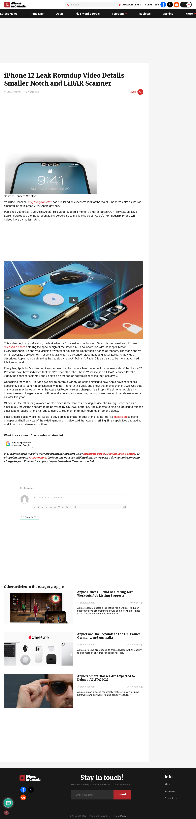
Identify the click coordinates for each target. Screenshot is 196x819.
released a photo (14, 347)
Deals (60, 13)
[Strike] (47, 507)
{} (70, 507)
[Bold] (35, 507)
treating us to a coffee (120, 453)
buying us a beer (94, 453)
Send (122, 794)
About (167, 784)
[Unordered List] (55, 507)
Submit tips (152, 4)
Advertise (169, 791)
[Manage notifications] (6, 812)
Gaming (168, 13)
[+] (74, 507)
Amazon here (37, 457)
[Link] (67, 507)
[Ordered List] (51, 507)
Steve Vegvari (13, 91)
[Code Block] (63, 507)
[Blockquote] (59, 507)
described (120, 416)
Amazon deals (131, 4)
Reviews (145, 13)
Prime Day (37, 13)
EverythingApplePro (39, 202)
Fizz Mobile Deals (88, 13)
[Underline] (43, 507)
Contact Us (170, 798)
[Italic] (39, 507)
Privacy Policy (119, 816)
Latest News (9, 13)
